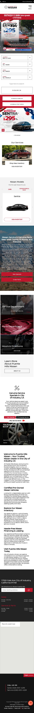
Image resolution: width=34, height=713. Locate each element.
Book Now (17, 166)
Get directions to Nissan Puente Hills (13, 587)
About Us (17, 371)
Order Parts (17, 279)
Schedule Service (17, 311)
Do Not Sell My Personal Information (17, 706)
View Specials (11, 417)
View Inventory (17, 219)
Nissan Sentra (14, 477)
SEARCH (17, 90)
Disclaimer (17, 135)
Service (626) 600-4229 (17, 690)
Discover (17, 351)
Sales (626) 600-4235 (16, 688)
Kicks (19, 479)
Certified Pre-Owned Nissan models (15, 473)
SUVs (21, 557)
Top (26, 675)
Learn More (24, 441)
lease (14, 556)
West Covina (20, 467)
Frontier (11, 480)
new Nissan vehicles (18, 471)
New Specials (17, 274)
